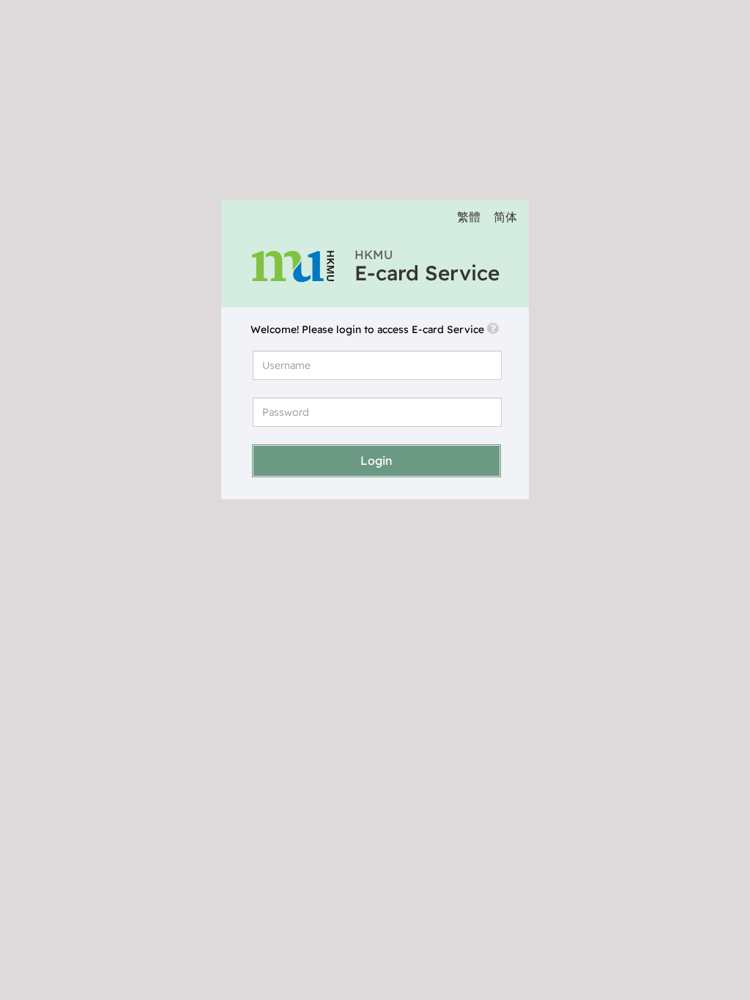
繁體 (468, 216)
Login (376, 460)
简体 (505, 216)
